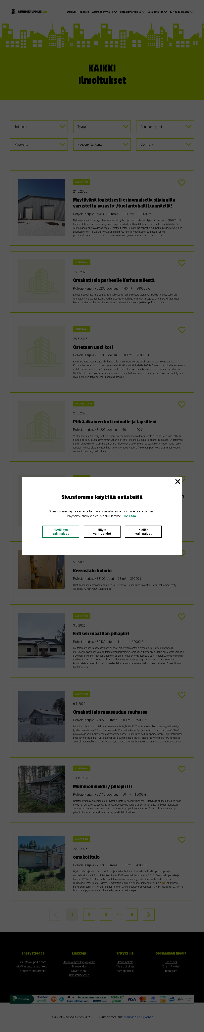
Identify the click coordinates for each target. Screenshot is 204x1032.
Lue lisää (129, 516)
